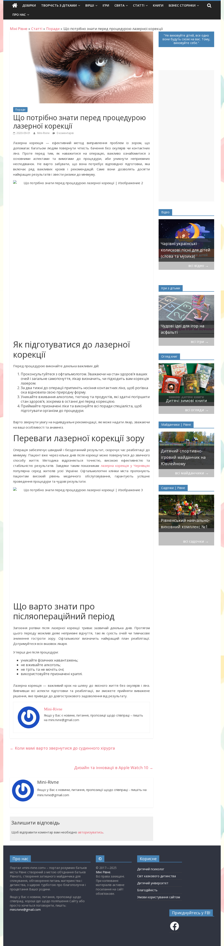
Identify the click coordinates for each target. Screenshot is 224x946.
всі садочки (196, 541)
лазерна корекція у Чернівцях (125, 465)
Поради (20, 109)
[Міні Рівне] (15, 5)
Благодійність (147, 890)
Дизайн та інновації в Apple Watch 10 (113, 767)
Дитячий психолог (150, 869)
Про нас (19, 14)
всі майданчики (192, 472)
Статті (138, 5)
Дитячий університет (152, 883)
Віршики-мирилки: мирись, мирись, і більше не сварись (186, 326)
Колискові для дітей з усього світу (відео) (182, 253)
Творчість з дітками (59, 5)
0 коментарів (65, 133)
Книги (158, 5)
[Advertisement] (186, 135)
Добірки (29, 5)
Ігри (106, 5)
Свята (119, 5)
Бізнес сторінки (182, 5)
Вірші (89, 5)
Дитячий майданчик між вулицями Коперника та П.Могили (185, 457)
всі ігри (200, 341)
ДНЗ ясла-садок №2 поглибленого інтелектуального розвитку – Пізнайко (181, 517)
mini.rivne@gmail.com (25, 909)
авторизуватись (90, 832)
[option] (186, 240)
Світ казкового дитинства (156, 876)
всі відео (198, 265)
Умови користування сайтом (158, 897)
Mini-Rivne (43, 133)
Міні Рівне (103, 872)
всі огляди (197, 409)
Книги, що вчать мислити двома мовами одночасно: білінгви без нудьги (184, 391)
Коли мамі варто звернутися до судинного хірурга (62, 748)
